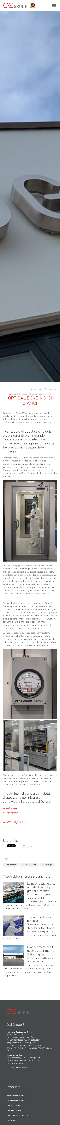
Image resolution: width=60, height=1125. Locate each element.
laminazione (11, 865)
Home (10, 394)
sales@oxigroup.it (11, 812)
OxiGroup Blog (20, 394)
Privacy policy (21, 1068)
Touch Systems (13, 1105)
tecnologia (48, 865)
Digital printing (13, 1120)
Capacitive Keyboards (16, 1100)
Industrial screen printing (17, 1115)
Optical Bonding (29, 865)
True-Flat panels (14, 1110)
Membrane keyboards (16, 1095)
